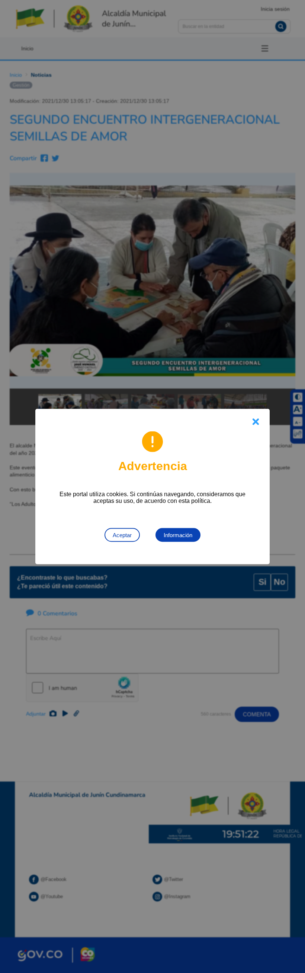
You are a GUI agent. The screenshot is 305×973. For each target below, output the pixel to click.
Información (178, 535)
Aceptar (122, 535)
